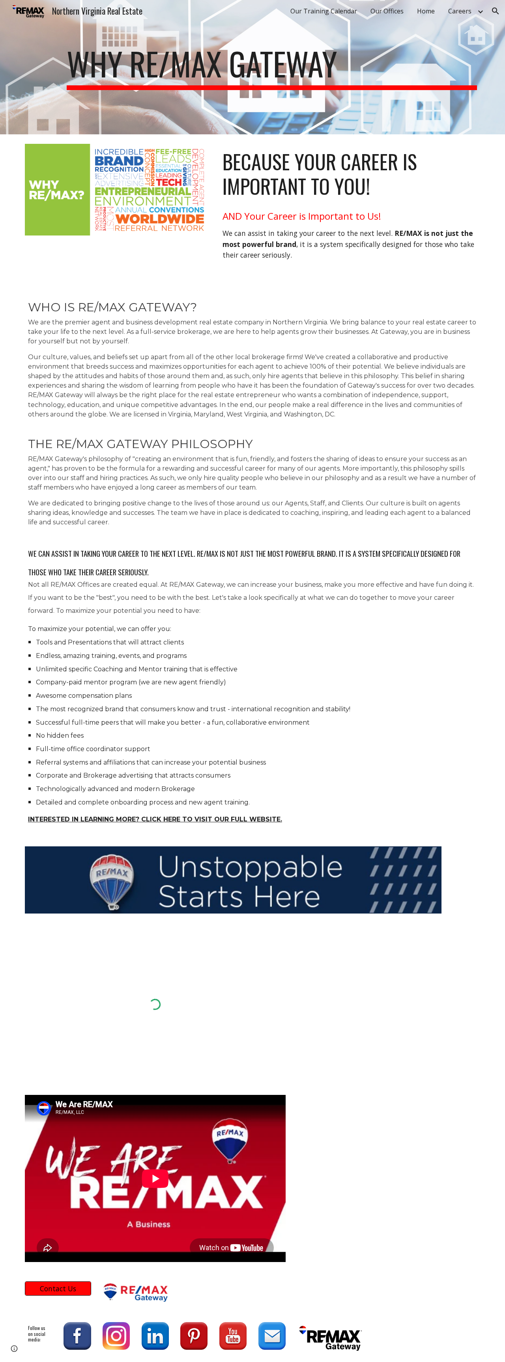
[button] (495, 11)
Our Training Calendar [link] (323, 11)
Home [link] (426, 11)
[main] (272, 67)
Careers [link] (459, 11)
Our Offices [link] (387, 11)
